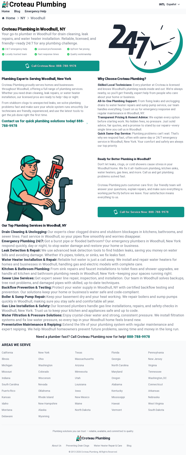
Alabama (117, 384)
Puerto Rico (8, 390)
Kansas (6, 397)
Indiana (6, 378)
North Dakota (83, 409)
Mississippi (118, 397)
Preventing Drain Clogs (77, 445)
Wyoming (43, 416)
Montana (7, 409)
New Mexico (82, 397)
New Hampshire (47, 403)
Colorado (43, 371)
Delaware (7, 416)
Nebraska (154, 397)
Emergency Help (35, 11)
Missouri (7, 371)
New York (43, 352)
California (7, 352)
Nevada (42, 384)
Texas (78, 352)
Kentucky (117, 390)
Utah (78, 378)
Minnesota (81, 371)
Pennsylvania (156, 352)
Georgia (116, 358)
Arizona (79, 365)
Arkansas (153, 390)
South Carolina (10, 384)
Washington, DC (157, 378)
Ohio (41, 358)
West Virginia (156, 403)
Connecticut (155, 384)
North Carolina (120, 365)
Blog (17, 11)
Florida (115, 352)
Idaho (5, 403)
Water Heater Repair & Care (108, 445)
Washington (45, 365)
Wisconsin (44, 378)
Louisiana (80, 384)
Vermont (117, 409)
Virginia (152, 365)
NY (22, 18)
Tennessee (154, 371)
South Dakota (156, 409)
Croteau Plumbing (89, 452)
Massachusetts (84, 358)
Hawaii (116, 403)
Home (6, 11)
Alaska (42, 409)
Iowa (78, 390)
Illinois (5, 358)
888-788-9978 (138, 337)
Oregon (116, 378)
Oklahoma (44, 390)
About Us (56, 445)
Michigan (7, 365)
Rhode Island (45, 397)
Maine (78, 403)
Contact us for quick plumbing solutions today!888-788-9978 (43, 123)
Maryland (117, 371)
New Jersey (155, 358)
